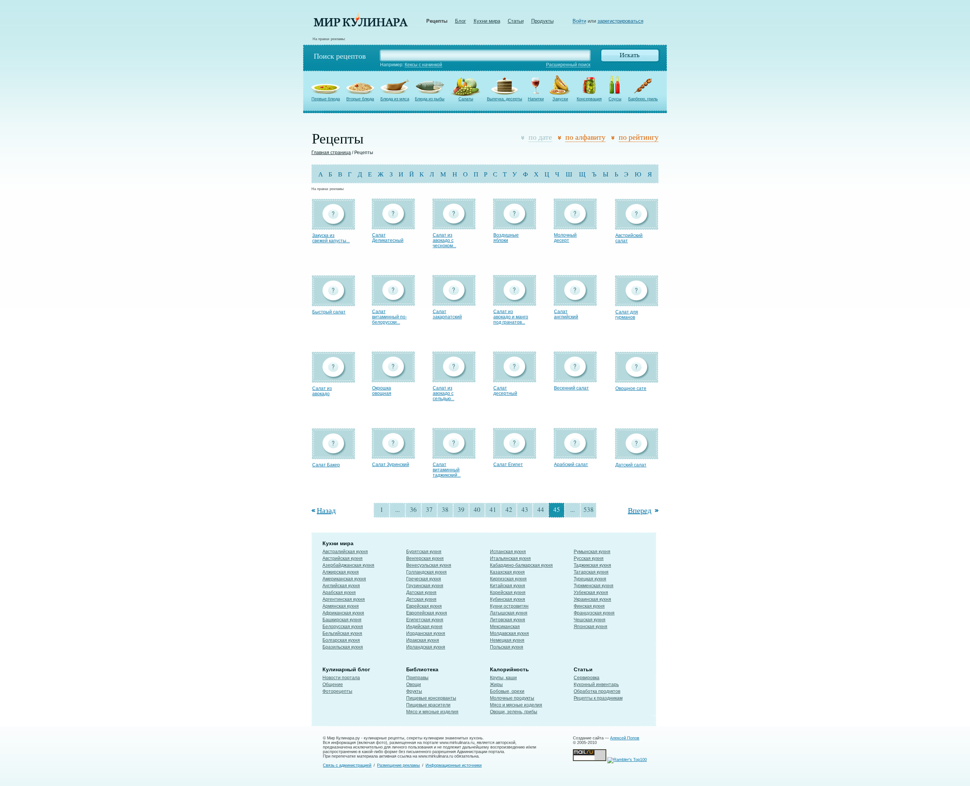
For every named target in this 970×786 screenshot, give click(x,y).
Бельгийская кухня (342, 633)
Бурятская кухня (423, 551)
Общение (332, 684)
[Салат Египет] (514, 455)
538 (589, 509)
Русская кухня (589, 558)
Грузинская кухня (424, 585)
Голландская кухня (426, 572)
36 (413, 509)
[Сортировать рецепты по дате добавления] (524, 138)
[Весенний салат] (575, 379)
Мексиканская (505, 626)
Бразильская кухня (342, 647)
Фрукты (414, 691)
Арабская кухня (339, 592)
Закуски (560, 99)
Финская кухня (589, 606)
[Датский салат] (636, 455)
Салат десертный (505, 390)
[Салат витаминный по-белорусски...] (393, 302)
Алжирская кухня (340, 572)
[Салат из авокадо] (333, 379)
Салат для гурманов (626, 314)
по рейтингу (639, 137)
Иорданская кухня (425, 633)
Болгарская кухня (341, 640)
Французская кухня (594, 613)
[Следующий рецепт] (656, 510)
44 (540, 509)
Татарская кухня (591, 572)
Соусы (615, 99)
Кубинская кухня (507, 599)
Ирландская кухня (425, 647)
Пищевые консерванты (431, 698)
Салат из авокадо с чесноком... (444, 240)
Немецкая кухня (507, 640)
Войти (579, 21)
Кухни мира (487, 21)
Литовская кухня (507, 619)
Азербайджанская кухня (348, 565)
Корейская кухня (508, 592)
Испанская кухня (508, 551)
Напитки (536, 99)
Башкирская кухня (341, 619)
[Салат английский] (575, 302)
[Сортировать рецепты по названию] (561, 138)
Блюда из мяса (394, 99)
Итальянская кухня (510, 558)
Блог (460, 21)
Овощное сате (630, 388)
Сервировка (586, 677)
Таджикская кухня (592, 565)
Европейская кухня (426, 613)
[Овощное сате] (636, 379)
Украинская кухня (592, 599)
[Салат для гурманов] (636, 303)
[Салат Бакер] (333, 455)
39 (461, 509)
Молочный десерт (565, 237)
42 (508, 509)
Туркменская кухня (593, 585)
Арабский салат (571, 464)
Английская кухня (341, 585)
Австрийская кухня (342, 558)
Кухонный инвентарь (596, 684)
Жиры (496, 684)
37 (429, 509)
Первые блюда (325, 99)
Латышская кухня (508, 613)
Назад (326, 510)
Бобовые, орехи (507, 691)
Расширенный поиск (568, 64)
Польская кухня (506, 647)
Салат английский (566, 314)
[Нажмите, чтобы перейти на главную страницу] (360, 25)
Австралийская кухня (345, 551)
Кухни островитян (509, 606)
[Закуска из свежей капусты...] (333, 226)
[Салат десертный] (514, 379)
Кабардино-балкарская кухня (521, 565)
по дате (540, 137)
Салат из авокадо (322, 391)
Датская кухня (421, 592)
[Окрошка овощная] (393, 379)
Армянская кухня (340, 606)
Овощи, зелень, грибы (513, 711)
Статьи (516, 21)
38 (445, 509)
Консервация (589, 99)
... (397, 509)
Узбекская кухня (591, 592)
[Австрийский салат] (636, 226)
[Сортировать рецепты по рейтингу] (614, 138)
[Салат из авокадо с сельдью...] (454, 379)
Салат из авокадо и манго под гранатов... (510, 317)
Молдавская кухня (509, 633)
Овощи (413, 684)
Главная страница (331, 152)
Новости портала (341, 677)
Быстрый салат (329, 312)
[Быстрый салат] (333, 303)
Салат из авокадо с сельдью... (443, 393)
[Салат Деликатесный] (393, 226)
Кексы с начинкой (423, 64)
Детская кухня (421, 599)
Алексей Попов (624, 738)
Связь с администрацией (347, 765)
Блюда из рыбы (429, 99)
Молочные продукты (512, 698)
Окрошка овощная (381, 390)
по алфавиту (585, 137)
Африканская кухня (343, 613)
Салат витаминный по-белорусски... (389, 317)
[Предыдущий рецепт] (314, 510)
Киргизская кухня (508, 579)
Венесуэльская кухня (428, 565)
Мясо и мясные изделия (432, 711)
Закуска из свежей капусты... (331, 238)
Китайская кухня (507, 585)
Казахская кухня (507, 572)
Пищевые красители (428, 705)
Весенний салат (571, 388)
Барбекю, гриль (643, 99)
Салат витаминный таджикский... (447, 470)
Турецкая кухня (590, 579)
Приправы (417, 677)
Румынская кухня (592, 551)
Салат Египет (508, 464)
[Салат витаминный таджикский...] (454, 455)
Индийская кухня (424, 626)
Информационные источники (454, 765)
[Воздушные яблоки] (514, 226)
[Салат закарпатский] (454, 302)
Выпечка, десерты (504, 99)
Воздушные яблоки (506, 237)
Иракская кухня (422, 640)
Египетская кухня (424, 619)
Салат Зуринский (390, 464)
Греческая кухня (423, 579)
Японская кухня (590, 626)
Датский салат (630, 465)
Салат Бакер (326, 465)
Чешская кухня (589, 619)
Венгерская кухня (425, 558)
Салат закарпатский (447, 314)
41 (493, 509)
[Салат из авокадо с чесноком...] (454, 226)
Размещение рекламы (398, 765)
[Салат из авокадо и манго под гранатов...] (514, 302)
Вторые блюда (360, 99)
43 (524, 509)
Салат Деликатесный (388, 237)
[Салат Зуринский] (393, 455)
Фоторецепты (337, 691)
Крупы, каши (503, 677)
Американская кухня (344, 579)
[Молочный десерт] (575, 226)
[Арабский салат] (575, 455)
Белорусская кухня (342, 626)
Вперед (639, 510)
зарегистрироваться (620, 21)
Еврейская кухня (424, 606)
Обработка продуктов (597, 691)
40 (477, 509)
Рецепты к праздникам (598, 698)
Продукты (542, 21)
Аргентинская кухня (343, 599)
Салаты (465, 99)
